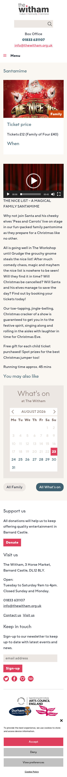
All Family (15, 487)
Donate (12, 542)
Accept (33, 742)
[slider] (30, 194)
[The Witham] (33, 15)
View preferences (33, 762)
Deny (33, 752)
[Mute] (53, 194)
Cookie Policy (32, 771)
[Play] (8, 194)
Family (56, 114)
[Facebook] (14, 678)
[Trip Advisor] (31, 678)
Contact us (12, 615)
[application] (33, 181)
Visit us (28, 615)
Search (50, 24)
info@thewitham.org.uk (33, 45)
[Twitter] (6, 678)
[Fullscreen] (59, 194)
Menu (15, 55)
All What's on (49, 487)
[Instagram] (22, 678)
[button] (61, 720)
